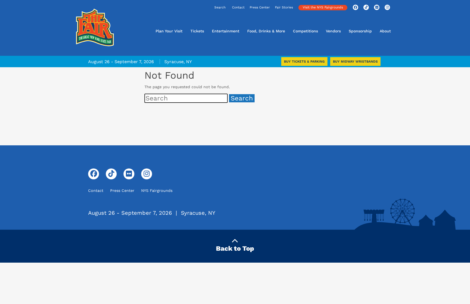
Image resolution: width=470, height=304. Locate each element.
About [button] (385, 31)
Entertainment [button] (225, 31)
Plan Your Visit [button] (169, 31)
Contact (238, 7)
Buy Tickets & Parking (304, 61)
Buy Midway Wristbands (355, 61)
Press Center (260, 7)
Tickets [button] (197, 31)
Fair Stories (284, 7)
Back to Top (235, 248)
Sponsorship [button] (360, 31)
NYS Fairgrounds (156, 190)
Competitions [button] (305, 31)
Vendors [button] (333, 31)
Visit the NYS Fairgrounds (323, 7)
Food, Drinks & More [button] (266, 31)
